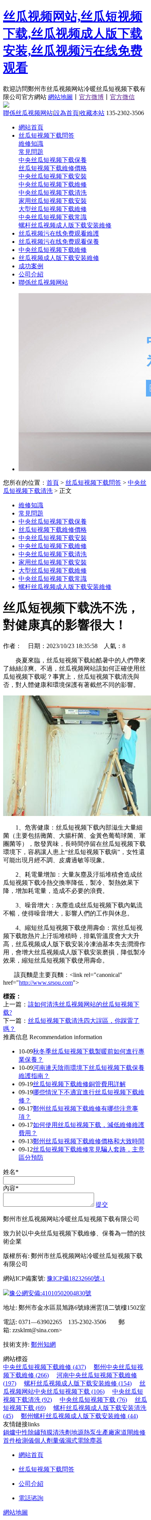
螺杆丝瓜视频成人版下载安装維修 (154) (78, 1383)
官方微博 (91, 97)
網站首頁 (31, 127)
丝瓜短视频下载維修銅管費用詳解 (79, 1084)
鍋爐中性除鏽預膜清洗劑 (37, 1432)
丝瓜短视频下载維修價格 (53, 168)
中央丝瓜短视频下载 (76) (93, 1399)
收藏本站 (92, 113)
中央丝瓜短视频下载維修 (53, 184)
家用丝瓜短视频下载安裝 (53, 200)
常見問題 (31, 152)
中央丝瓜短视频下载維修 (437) (44, 1367)
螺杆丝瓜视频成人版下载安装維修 (65, 225)
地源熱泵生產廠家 (96, 1432)
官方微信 (122, 97)
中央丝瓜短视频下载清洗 (53, 192)
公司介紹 (31, 274)
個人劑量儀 (49, 1440)
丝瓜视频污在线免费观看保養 (59, 241)
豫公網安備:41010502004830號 (50, 1293)
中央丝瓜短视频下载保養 (53, 160)
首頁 (52, 482)
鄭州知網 (43, 1344)
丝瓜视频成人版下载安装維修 (59, 258)
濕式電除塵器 (83, 1440)
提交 (102, 1204)
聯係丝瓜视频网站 (28, 113)
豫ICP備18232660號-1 (76, 1278)
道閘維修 (133, 1432)
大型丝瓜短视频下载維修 (53, 209)
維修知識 (31, 143)
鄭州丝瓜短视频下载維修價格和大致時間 (88, 1141)
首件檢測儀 (18, 1440)
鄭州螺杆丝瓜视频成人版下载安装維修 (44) (79, 1416)
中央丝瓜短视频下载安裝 (53, 176)
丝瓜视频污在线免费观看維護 (59, 233)
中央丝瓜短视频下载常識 (53, 217)
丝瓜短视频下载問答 (46, 135)
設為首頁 (66, 113)
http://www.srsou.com (46, 982)
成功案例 (31, 266)
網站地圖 (60, 97)
